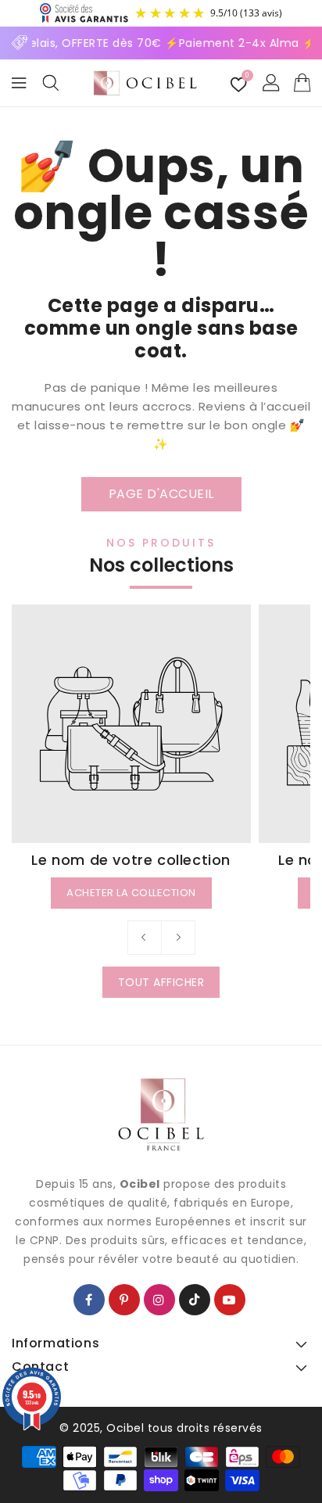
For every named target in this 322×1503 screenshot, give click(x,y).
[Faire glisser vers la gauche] (144, 937)
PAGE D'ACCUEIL (161, 494)
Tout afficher (161, 982)
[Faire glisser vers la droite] (178, 937)
